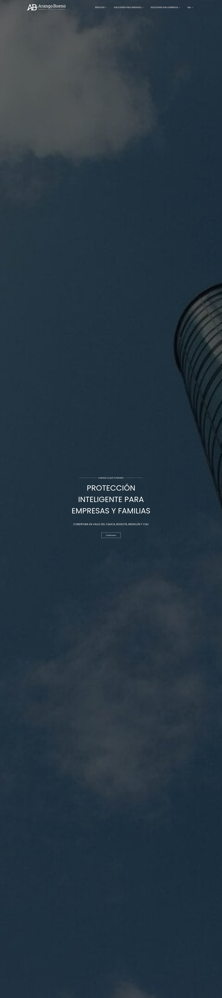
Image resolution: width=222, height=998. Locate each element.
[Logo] (46, 7)
